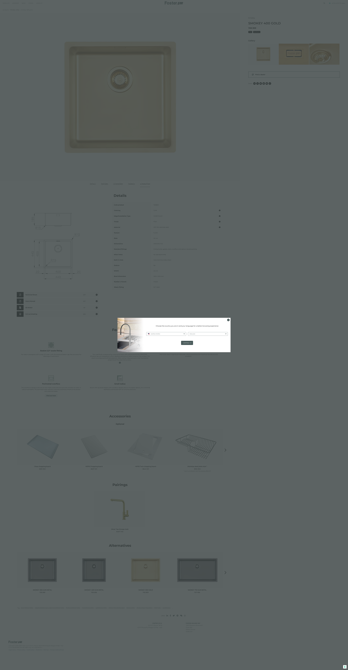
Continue (186, 343)
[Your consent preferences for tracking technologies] (345, 667)
